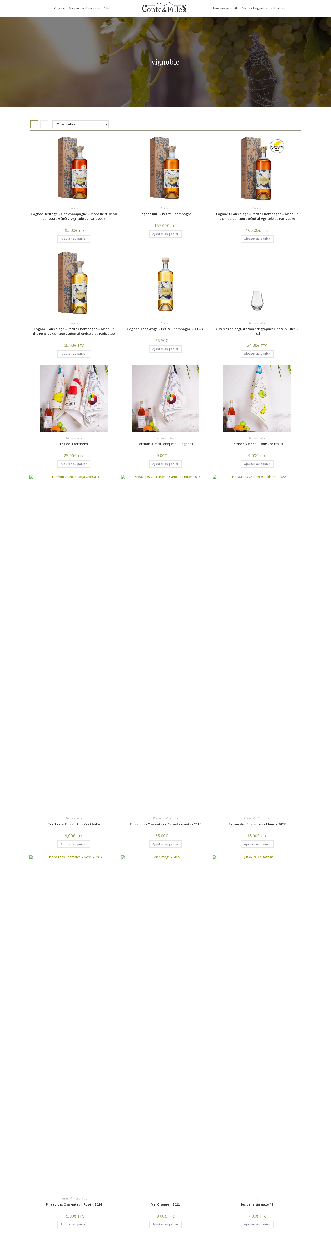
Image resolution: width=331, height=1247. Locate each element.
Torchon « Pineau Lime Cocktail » (257, 444)
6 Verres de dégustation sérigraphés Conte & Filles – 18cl (257, 331)
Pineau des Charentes (165, 818)
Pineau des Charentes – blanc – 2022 (257, 824)
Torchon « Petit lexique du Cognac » (165, 444)
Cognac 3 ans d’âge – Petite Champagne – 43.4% (165, 329)
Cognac (74, 208)
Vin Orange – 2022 (165, 1204)
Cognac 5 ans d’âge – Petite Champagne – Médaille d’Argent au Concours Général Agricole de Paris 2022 (74, 331)
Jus (257, 1199)
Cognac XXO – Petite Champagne (165, 214)
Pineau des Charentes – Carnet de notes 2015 (165, 824)
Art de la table (257, 323)
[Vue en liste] (44, 124)
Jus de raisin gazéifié (257, 1204)
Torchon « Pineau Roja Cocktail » (74, 824)
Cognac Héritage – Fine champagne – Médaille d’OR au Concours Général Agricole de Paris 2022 (74, 216)
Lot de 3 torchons (74, 444)
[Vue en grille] (34, 124)
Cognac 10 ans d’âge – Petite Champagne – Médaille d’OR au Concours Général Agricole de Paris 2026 (257, 216)
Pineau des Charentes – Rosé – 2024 (74, 1204)
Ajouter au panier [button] (74, 239)
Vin (165, 1199)
